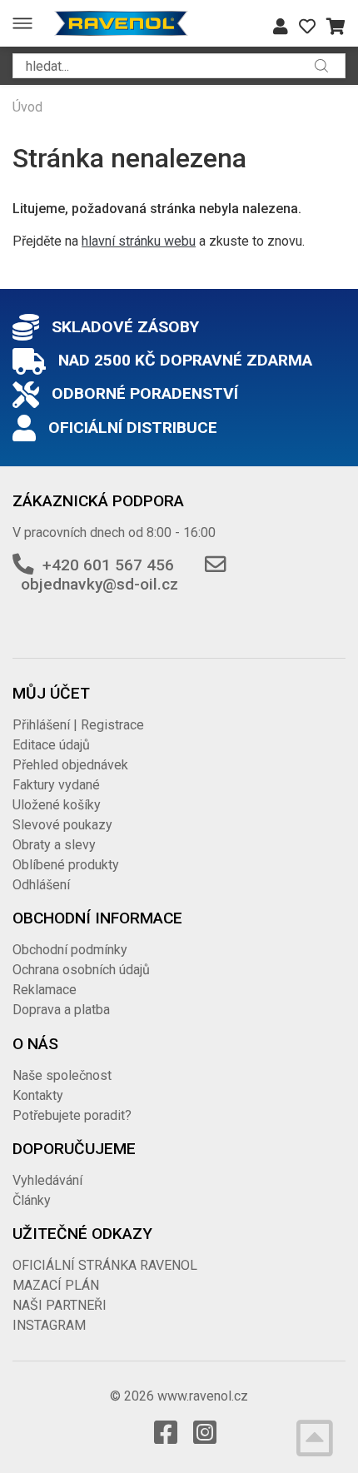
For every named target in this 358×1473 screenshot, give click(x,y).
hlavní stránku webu (139, 241)
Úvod (27, 107)
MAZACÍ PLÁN (55, 1285)
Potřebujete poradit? (72, 1115)
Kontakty (37, 1095)
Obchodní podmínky (69, 950)
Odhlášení (41, 885)
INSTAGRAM (49, 1325)
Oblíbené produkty (65, 865)
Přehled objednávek (70, 765)
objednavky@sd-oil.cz (99, 584)
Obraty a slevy (54, 845)
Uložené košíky (56, 805)
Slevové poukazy (62, 825)
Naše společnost (62, 1075)
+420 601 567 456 (108, 565)
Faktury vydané (56, 785)
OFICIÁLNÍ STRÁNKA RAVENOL (104, 1265)
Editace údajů (51, 745)
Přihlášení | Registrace (78, 725)
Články (31, 1200)
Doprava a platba (61, 1010)
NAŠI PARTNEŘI (59, 1305)
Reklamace (44, 990)
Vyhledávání (47, 1180)
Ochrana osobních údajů (81, 970)
